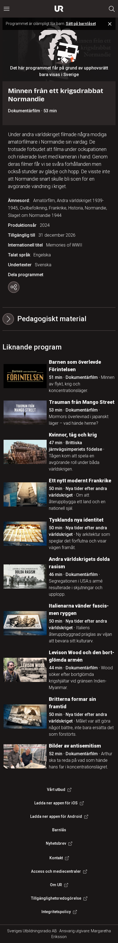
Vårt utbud (56, 789)
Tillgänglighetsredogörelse (56, 898)
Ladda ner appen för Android (56, 816)
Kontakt (56, 858)
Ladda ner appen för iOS (56, 803)
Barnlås (59, 830)
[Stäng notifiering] (109, 23)
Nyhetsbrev (56, 843)
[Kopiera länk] (13, 287)
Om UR (56, 885)
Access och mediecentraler (56, 871)
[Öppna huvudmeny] (6, 8)
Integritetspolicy (56, 912)
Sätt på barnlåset (81, 23)
